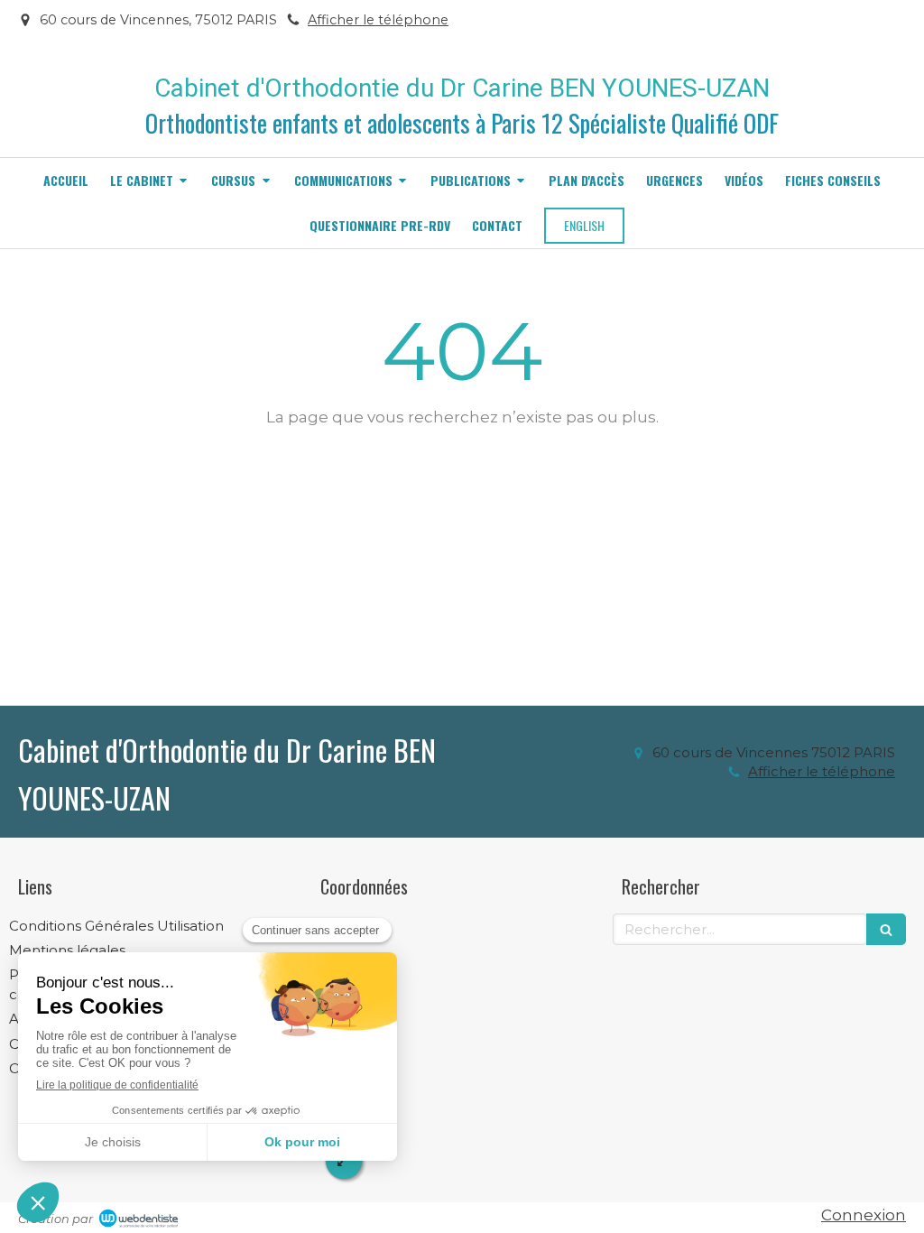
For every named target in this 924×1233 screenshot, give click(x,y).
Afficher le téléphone (378, 20)
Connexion (863, 1215)
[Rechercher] (886, 929)
